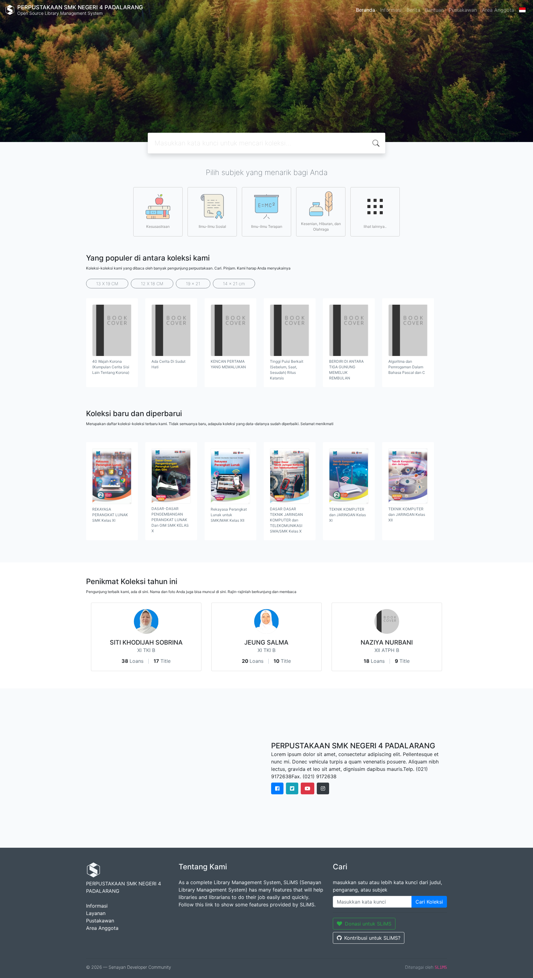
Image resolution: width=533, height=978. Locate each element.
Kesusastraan (158, 226)
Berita (413, 10)
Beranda (365, 10)
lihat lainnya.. (375, 226)
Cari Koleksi (429, 902)
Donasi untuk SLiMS (368, 924)
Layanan (95, 913)
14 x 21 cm (234, 283)
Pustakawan (463, 10)
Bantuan (434, 10)
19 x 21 (193, 283)
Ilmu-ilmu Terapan (266, 226)
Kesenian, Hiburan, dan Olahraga (321, 226)
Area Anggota (498, 10)
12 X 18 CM (152, 283)
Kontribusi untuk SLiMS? (372, 938)
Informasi (391, 10)
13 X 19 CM (107, 283)
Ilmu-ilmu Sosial (212, 226)
